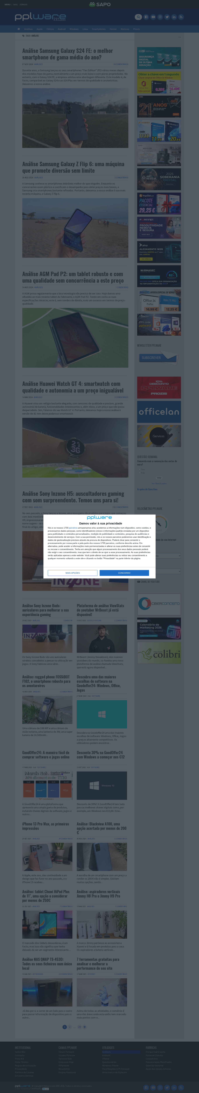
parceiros (73, 528)
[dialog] (99, 546)
